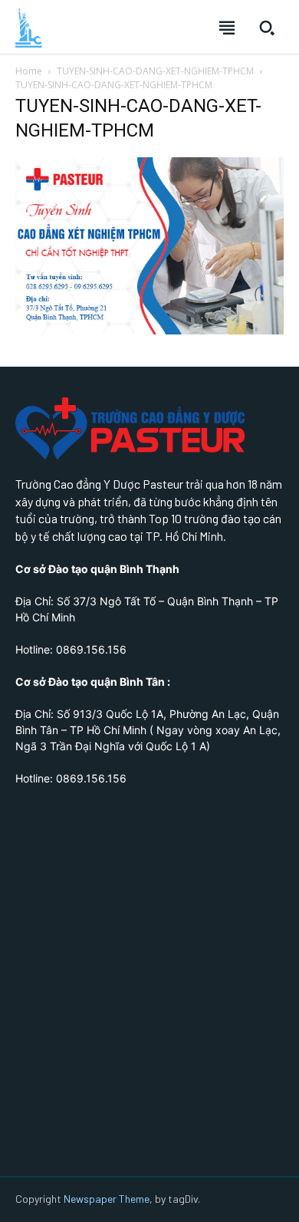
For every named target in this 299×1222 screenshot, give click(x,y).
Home (28, 70)
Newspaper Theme (107, 1198)
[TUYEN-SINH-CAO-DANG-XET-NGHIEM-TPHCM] (149, 330)
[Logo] (28, 28)
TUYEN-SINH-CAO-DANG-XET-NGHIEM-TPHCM (155, 70)
